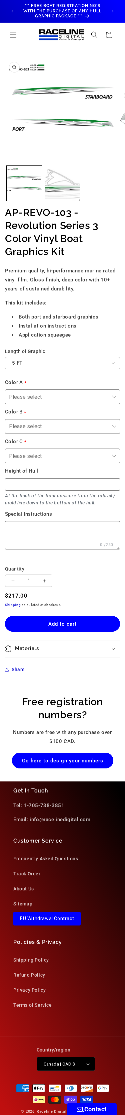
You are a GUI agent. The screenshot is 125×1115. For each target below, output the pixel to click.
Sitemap (22, 903)
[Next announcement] (112, 11)
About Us (23, 888)
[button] (13, 34)
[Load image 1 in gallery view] (24, 183)
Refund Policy (29, 975)
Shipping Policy (31, 960)
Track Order (27, 873)
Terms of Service (32, 1005)
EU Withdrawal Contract (47, 918)
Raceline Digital (51, 1111)
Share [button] (18, 669)
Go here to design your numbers (62, 761)
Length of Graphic (25, 351)
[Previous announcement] (12, 11)
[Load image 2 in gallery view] (62, 183)
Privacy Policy (29, 990)
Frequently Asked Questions (45, 858)
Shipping (13, 605)
